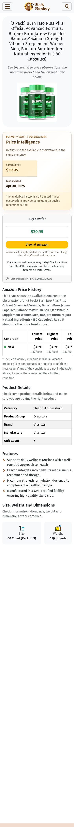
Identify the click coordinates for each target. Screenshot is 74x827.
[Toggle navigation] (7, 6)
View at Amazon (37, 244)
